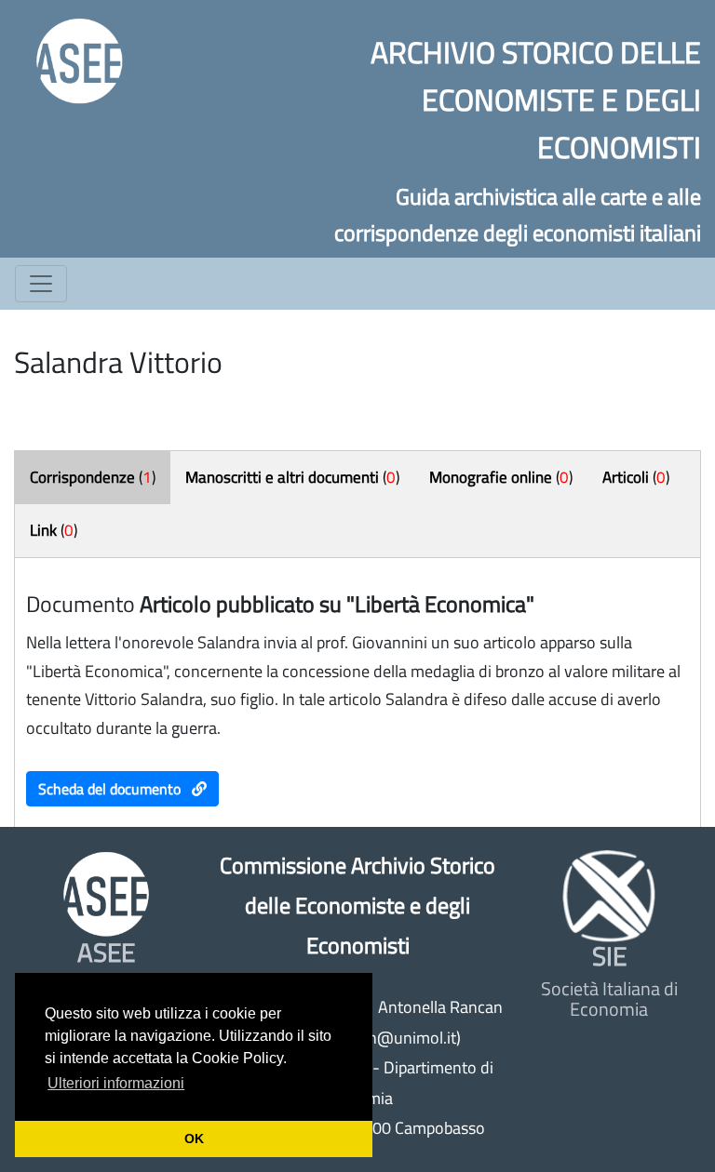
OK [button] (194, 1138)
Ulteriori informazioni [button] (115, 1083)
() (92, 477)
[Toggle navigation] (41, 283)
